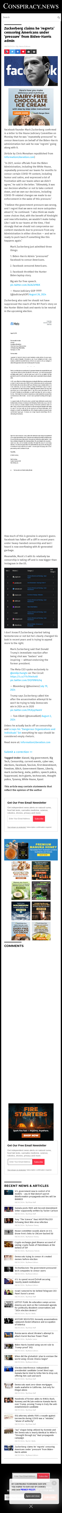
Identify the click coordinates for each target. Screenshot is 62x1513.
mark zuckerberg (13, 772)
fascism (31, 765)
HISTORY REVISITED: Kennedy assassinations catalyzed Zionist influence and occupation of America (36, 1322)
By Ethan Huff (31, 1202)
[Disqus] (31, 987)
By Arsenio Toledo (33, 1251)
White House (29, 779)
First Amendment (46, 765)
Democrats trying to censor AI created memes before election (33, 1258)
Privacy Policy (28, 1490)
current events (33, 761)
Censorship (17, 761)
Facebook (20, 765)
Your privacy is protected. (16, 827)
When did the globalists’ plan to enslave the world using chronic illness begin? (36, 1357)
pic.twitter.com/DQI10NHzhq (26, 680)
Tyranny (16, 779)
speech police (48, 772)
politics (36, 772)
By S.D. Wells (31, 1314)
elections (9, 765)
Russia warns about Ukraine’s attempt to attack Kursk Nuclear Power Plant (34, 1334)
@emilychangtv (19, 673)
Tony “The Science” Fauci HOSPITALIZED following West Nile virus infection (34, 1220)
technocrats (39, 775)
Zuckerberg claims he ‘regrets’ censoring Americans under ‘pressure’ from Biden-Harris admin (35, 1449)
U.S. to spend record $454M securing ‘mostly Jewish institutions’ (32, 1280)
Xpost (40, 779)
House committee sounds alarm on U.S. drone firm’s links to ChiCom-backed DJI (34, 1232)
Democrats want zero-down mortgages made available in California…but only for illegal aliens (34, 1387)
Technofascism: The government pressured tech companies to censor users (35, 1269)
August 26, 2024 (37, 294)
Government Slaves (33, 768)
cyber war (47, 761)
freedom (9, 768)
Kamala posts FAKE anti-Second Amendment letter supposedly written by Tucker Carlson (36, 1209)
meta (27, 772)
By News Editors (32, 1262)
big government (39, 757)
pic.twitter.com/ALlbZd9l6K (25, 284)
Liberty (49, 768)
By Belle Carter (31, 1339)
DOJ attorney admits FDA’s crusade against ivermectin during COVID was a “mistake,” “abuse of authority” (35, 1418)
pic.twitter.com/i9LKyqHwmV (26, 710)
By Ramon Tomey (32, 1225)
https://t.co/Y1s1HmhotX (24, 676)
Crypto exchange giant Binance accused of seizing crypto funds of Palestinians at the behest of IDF (35, 1245)
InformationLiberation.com (19, 157)
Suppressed (11, 775)
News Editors (24, 46)
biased (25, 757)
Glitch (18, 768)
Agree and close (33, 1496)
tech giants (25, 775)
